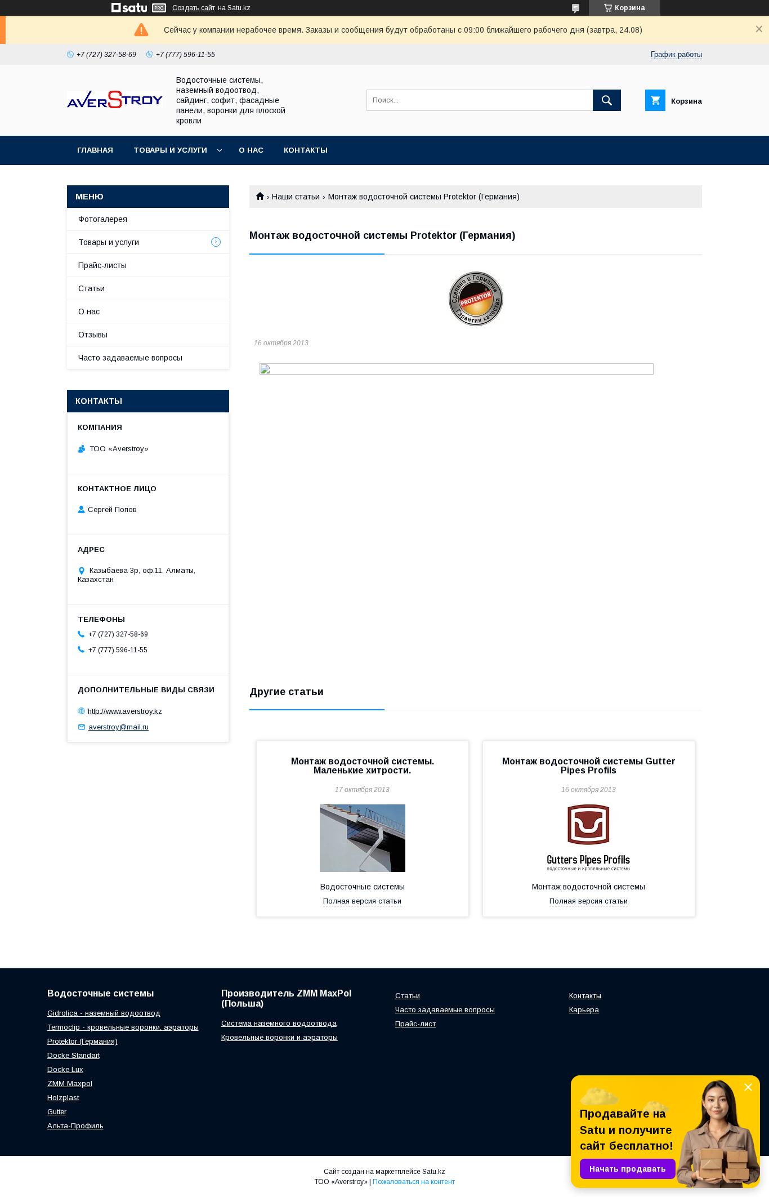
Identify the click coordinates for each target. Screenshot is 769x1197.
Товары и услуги (170, 150)
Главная (95, 150)
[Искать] (607, 100)
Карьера (584, 1009)
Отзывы (93, 334)
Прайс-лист (415, 1024)
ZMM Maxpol (69, 1083)
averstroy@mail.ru (118, 727)
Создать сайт (193, 8)
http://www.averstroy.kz (125, 710)
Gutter (56, 1111)
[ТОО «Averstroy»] (115, 105)
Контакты (306, 150)
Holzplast (63, 1097)
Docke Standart (73, 1055)
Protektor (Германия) (82, 1041)
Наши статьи (296, 196)
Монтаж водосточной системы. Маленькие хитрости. (362, 766)
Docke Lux (65, 1069)
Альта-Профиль (75, 1126)
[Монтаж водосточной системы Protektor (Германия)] (476, 298)
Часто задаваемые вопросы (130, 357)
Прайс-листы (102, 265)
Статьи (91, 288)
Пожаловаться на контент (414, 1182)
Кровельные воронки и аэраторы (279, 1037)
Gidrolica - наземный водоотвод (103, 1013)
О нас (251, 150)
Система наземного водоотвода (279, 1023)
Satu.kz (433, 1172)
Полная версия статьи (362, 901)
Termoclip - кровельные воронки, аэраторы (123, 1027)
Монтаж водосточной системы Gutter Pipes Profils (589, 766)
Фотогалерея (102, 219)
